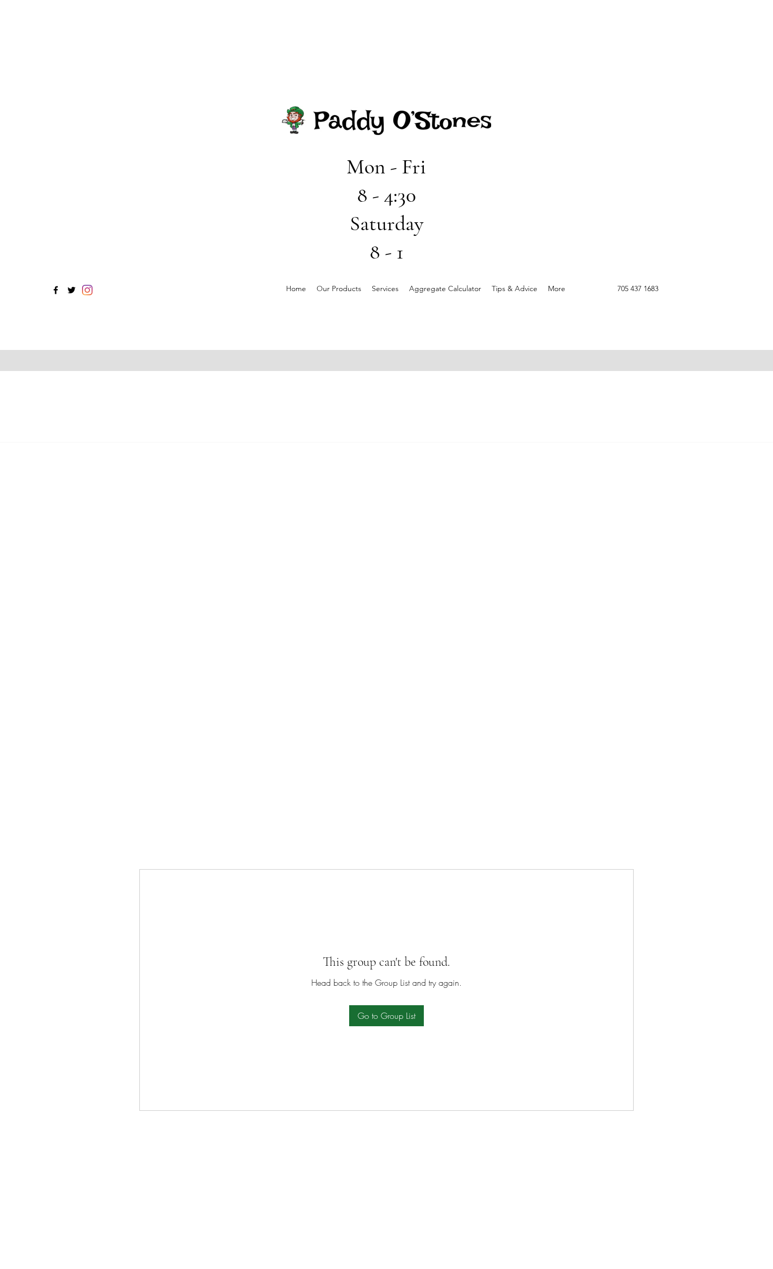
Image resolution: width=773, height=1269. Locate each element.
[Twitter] (71, 290)
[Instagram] (87, 290)
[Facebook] (55, 290)
